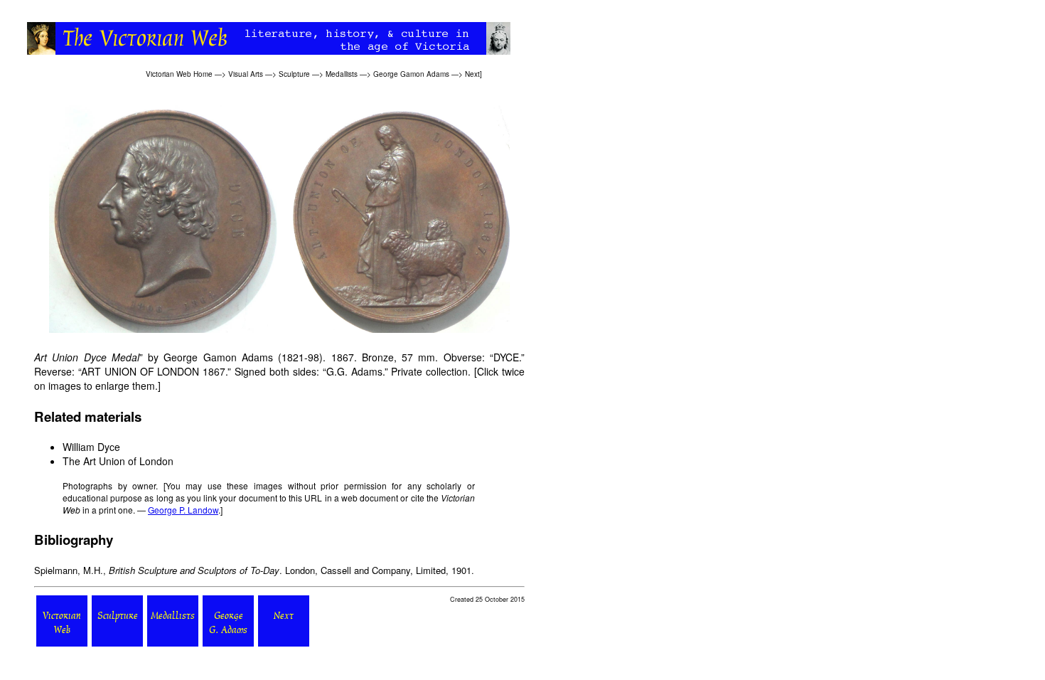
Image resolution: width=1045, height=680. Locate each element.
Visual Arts (245, 74)
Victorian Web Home (179, 74)
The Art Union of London (118, 461)
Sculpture (294, 74)
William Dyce (91, 447)
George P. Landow (183, 510)
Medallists (342, 74)
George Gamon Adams (411, 74)
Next (472, 74)
